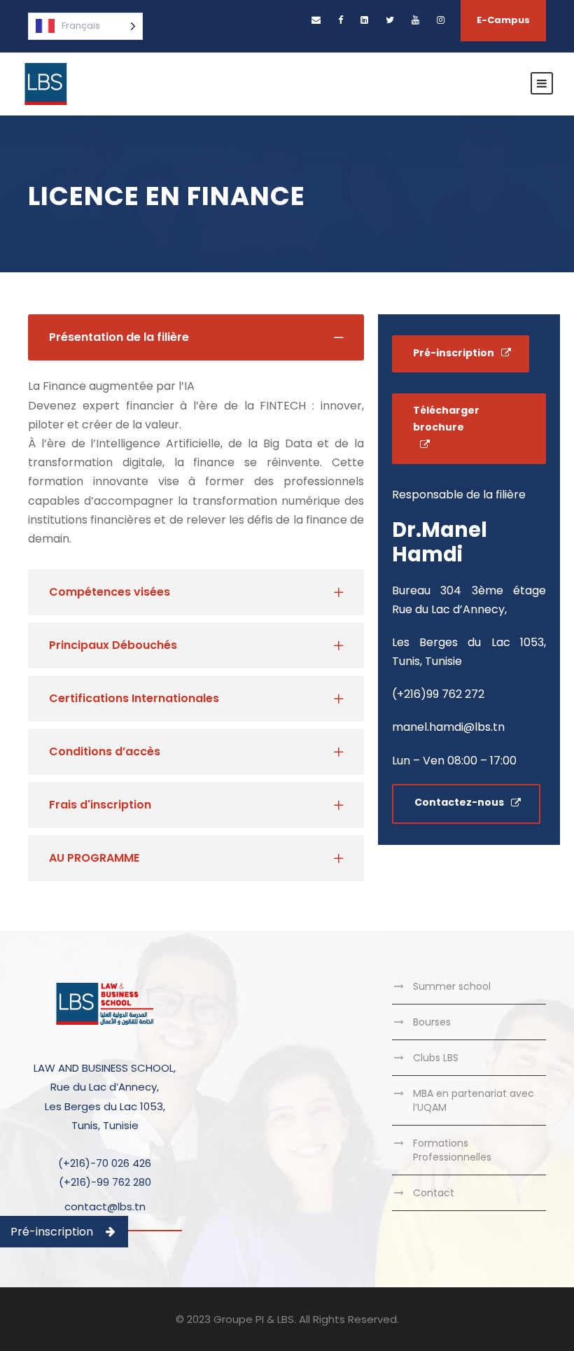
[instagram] (440, 20)
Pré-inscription (51, 1232)
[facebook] (340, 20)
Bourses (432, 1022)
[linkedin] (364, 20)
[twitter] (390, 20)
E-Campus (503, 20)
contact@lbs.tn (105, 1206)
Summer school (452, 986)
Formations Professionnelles (452, 1150)
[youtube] (415, 20)
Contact (433, 1193)
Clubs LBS (435, 1058)
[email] (316, 20)
